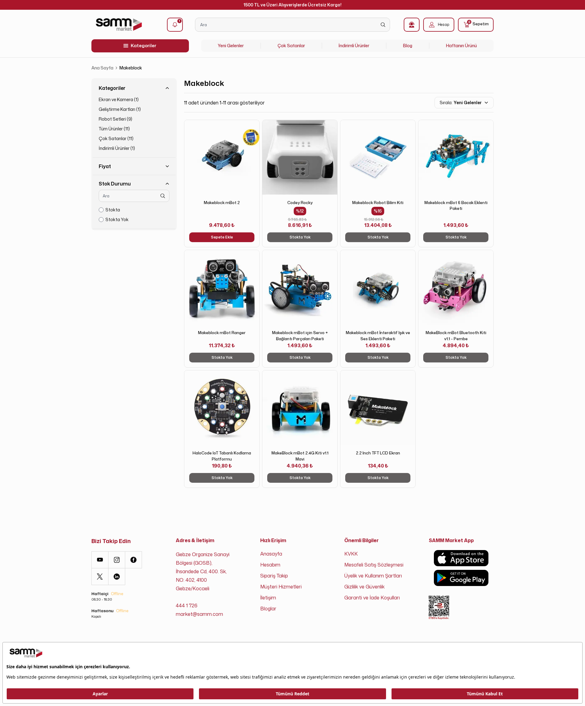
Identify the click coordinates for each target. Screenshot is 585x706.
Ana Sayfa (102, 68)
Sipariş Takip (274, 575)
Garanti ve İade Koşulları (372, 597)
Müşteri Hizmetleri (281, 586)
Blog (407, 45)
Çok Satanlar (291, 45)
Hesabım (270, 564)
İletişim (268, 597)
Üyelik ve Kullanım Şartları (373, 575)
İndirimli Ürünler (354, 45)
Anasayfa (271, 553)
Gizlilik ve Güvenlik (364, 586)
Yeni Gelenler (231, 45)
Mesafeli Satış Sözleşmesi (373, 564)
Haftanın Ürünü (461, 45)
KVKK (351, 553)
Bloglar (268, 608)
